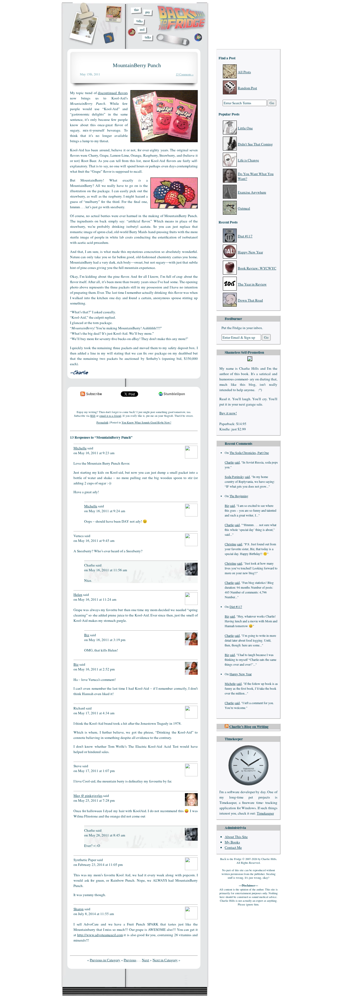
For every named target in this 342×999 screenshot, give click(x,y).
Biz (227, 505)
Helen (77, 594)
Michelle (230, 683)
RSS (92, 416)
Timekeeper (265, 813)
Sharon (78, 909)
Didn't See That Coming (255, 144)
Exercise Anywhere (252, 192)
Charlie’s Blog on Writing (249, 726)
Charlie (229, 462)
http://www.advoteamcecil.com (100, 934)
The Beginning (239, 496)
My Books (232, 842)
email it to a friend (110, 416)
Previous (130, 960)
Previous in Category (105, 960)
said (237, 462)
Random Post (247, 88)
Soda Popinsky (234, 477)
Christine (230, 544)
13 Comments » (184, 74)
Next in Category (165, 960)
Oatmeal (244, 208)
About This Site (236, 836)
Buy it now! (228, 413)
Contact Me (233, 847)
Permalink (102, 422)
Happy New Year (250, 252)
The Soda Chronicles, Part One (249, 452)
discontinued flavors (113, 92)
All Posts (244, 72)
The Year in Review (252, 284)
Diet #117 (245, 236)
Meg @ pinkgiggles (87, 795)
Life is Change (248, 160)
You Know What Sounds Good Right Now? (146, 422)
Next (145, 960)
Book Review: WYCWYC (257, 268)
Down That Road (250, 300)
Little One (245, 128)
